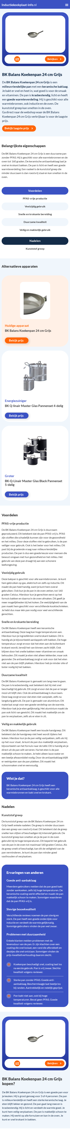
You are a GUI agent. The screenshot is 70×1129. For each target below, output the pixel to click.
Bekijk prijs (16, 340)
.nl (19, 5)
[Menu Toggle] (66, 4)
